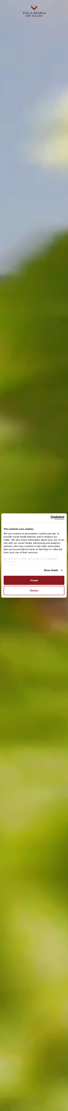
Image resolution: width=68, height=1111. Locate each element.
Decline (34, 590)
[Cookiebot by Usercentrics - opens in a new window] (50, 518)
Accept (34, 580)
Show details (51, 570)
